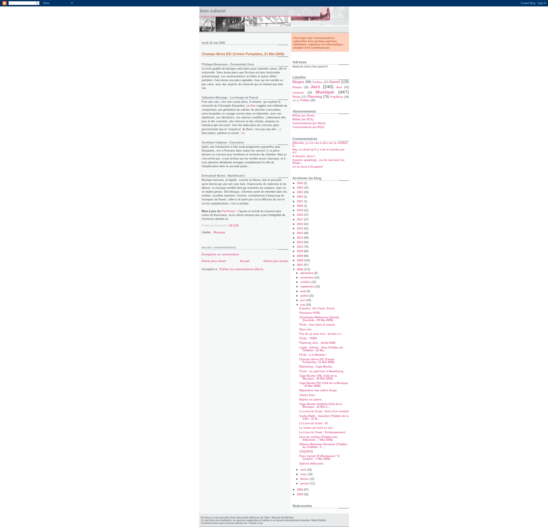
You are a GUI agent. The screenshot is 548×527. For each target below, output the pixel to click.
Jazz (315, 86)
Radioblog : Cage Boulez (315, 366)
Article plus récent (214, 261)
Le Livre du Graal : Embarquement (322, 432)
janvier (305, 483)
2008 (300, 260)
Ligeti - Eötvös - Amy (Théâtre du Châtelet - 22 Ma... (321, 349)
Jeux (339, 87)
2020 (300, 205)
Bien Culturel (213, 11)
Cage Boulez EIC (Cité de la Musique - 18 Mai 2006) (323, 384)
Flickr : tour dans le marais (317, 324)
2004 (300, 494)
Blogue (298, 82)
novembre (307, 277)
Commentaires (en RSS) (308, 127)
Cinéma (317, 82)
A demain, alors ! (303, 156)
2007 (300, 264)
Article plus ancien (275, 261)
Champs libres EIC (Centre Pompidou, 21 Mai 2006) (243, 54)
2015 (300, 228)
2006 (300, 269)
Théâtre (305, 100)
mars (304, 474)
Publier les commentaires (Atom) (241, 269)
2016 (300, 224)
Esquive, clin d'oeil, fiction (317, 308)
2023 (300, 192)
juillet (304, 295)
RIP (294, 100)
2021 (300, 201)
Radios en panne (310, 399)
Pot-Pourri (228, 211)
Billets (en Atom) (303, 115)
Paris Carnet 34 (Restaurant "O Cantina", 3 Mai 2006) (319, 457)
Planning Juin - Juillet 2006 (317, 342)
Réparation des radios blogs (318, 390)
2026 (300, 183)
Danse (334, 82)
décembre (307, 273)
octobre (305, 282)
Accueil (245, 261)
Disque (297, 87)
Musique (219, 232)
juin (303, 300)
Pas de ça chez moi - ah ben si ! (320, 333)
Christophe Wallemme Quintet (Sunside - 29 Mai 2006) (319, 319)
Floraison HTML (309, 312)
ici (243, 133)
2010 (300, 251)
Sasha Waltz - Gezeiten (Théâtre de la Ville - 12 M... (323, 417)
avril (303, 469)
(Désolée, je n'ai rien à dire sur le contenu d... (320, 144)
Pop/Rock (336, 96)
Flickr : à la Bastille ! (312, 354)
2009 (300, 256)
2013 (300, 237)
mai (303, 304)
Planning (314, 96)
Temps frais (307, 395)
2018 (300, 214)
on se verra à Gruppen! (307, 166)
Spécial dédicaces (311, 463)
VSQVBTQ (306, 451)
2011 (300, 246)
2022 (300, 196)
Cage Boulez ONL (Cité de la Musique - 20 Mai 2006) (318, 377)
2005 (300, 489)
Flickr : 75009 (308, 338)
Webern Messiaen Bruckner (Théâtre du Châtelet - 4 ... (323, 446)
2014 (300, 233)
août (303, 291)
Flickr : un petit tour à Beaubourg (321, 371)
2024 (300, 187)
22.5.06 (233, 225)
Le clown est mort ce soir (316, 427)
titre (253, 105)
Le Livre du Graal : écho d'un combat (323, 411)
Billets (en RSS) (302, 119)
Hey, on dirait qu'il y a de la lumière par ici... (318, 151)
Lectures (298, 92)
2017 (300, 219)
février (305, 479)
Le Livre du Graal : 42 (313, 423)
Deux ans (305, 329)
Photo (296, 96)
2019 (300, 210)
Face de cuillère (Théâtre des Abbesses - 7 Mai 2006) (318, 438)
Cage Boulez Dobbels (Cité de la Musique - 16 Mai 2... (320, 405)
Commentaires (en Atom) (308, 123)
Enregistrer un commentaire (220, 254)
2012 (300, 242)
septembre (307, 286)
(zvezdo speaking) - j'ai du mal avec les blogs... (318, 161)
